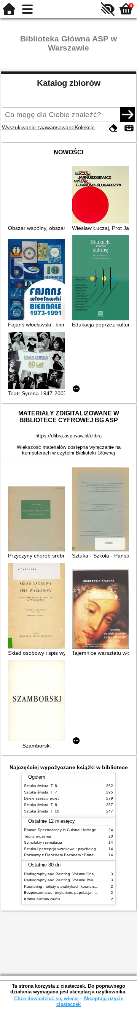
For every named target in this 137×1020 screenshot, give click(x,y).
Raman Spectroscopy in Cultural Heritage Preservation (71, 830)
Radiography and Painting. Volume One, (59, 874)
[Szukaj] (127, 114)
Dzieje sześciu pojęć (41, 798)
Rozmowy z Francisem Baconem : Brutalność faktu (68, 855)
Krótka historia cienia (42, 899)
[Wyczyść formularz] (113, 128)
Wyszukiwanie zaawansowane (38, 127)
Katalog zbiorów (68, 83)
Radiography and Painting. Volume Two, (59, 880)
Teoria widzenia (37, 836)
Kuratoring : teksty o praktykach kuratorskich (63, 886)
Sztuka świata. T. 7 (40, 792)
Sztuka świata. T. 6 (40, 805)
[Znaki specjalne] (129, 128)
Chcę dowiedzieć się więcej (46, 998)
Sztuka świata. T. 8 (40, 786)
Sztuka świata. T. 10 (41, 811)
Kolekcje (85, 127)
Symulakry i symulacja (43, 842)
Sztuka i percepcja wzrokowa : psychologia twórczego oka (75, 849)
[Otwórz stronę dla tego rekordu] (102, 195)
